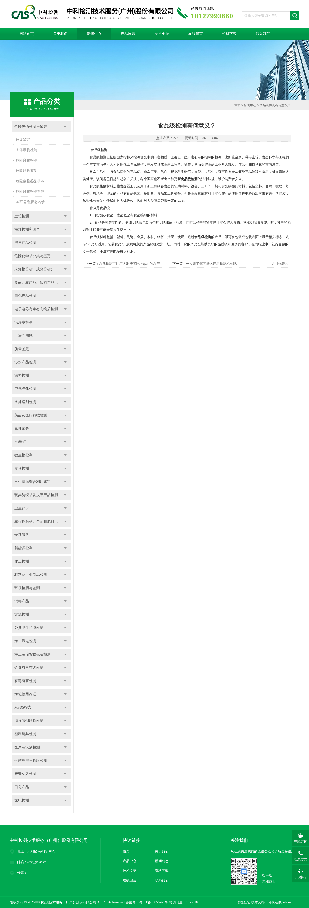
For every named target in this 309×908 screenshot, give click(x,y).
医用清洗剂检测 (27, 747)
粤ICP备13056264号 (153, 902)
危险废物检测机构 (30, 191)
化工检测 (21, 561)
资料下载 (229, 34)
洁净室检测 (23, 322)
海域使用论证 (25, 694)
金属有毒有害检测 (28, 667)
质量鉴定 (21, 349)
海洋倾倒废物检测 (28, 721)
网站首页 (26, 34)
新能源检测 (23, 548)
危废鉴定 (23, 139)
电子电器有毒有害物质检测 (36, 309)
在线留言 (195, 34)
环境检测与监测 (27, 588)
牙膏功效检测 (25, 774)
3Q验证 (20, 442)
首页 (237, 105)
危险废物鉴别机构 (30, 181)
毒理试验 (21, 428)
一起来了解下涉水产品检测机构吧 (211, 264)
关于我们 (60, 34)
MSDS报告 (22, 707)
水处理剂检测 (25, 402)
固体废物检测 (26, 150)
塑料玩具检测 (25, 734)
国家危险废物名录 (30, 202)
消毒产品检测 (25, 243)
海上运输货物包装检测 (32, 654)
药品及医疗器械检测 (30, 415)
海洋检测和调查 (27, 229)
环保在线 (275, 902)
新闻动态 (162, 861)
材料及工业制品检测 (30, 575)
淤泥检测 (21, 614)
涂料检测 (21, 375)
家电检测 (21, 800)
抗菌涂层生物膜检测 (30, 760)
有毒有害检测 (25, 681)
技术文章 (129, 871)
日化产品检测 (25, 296)
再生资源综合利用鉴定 (32, 482)
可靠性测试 (23, 336)
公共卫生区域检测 (28, 628)
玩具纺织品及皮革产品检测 (36, 495)
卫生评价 (21, 508)
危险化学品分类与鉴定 (32, 256)
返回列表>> (280, 264)
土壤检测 (21, 216)
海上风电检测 (25, 641)
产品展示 (128, 34)
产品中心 (129, 861)
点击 (65, 126)
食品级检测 (98, 157)
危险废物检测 (26, 160)
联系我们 (263, 34)
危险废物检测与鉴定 (30, 127)
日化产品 (21, 787)
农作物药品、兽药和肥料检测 (38, 521)
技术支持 (161, 34)
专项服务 (21, 535)
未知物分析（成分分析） (34, 269)
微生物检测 (23, 455)
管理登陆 (243, 902)
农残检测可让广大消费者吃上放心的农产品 (131, 264)
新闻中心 (94, 34)
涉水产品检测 (25, 362)
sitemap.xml (291, 902)
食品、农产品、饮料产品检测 (38, 282)
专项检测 (21, 468)
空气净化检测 (25, 389)
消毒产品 (21, 601)
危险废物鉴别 (26, 171)
